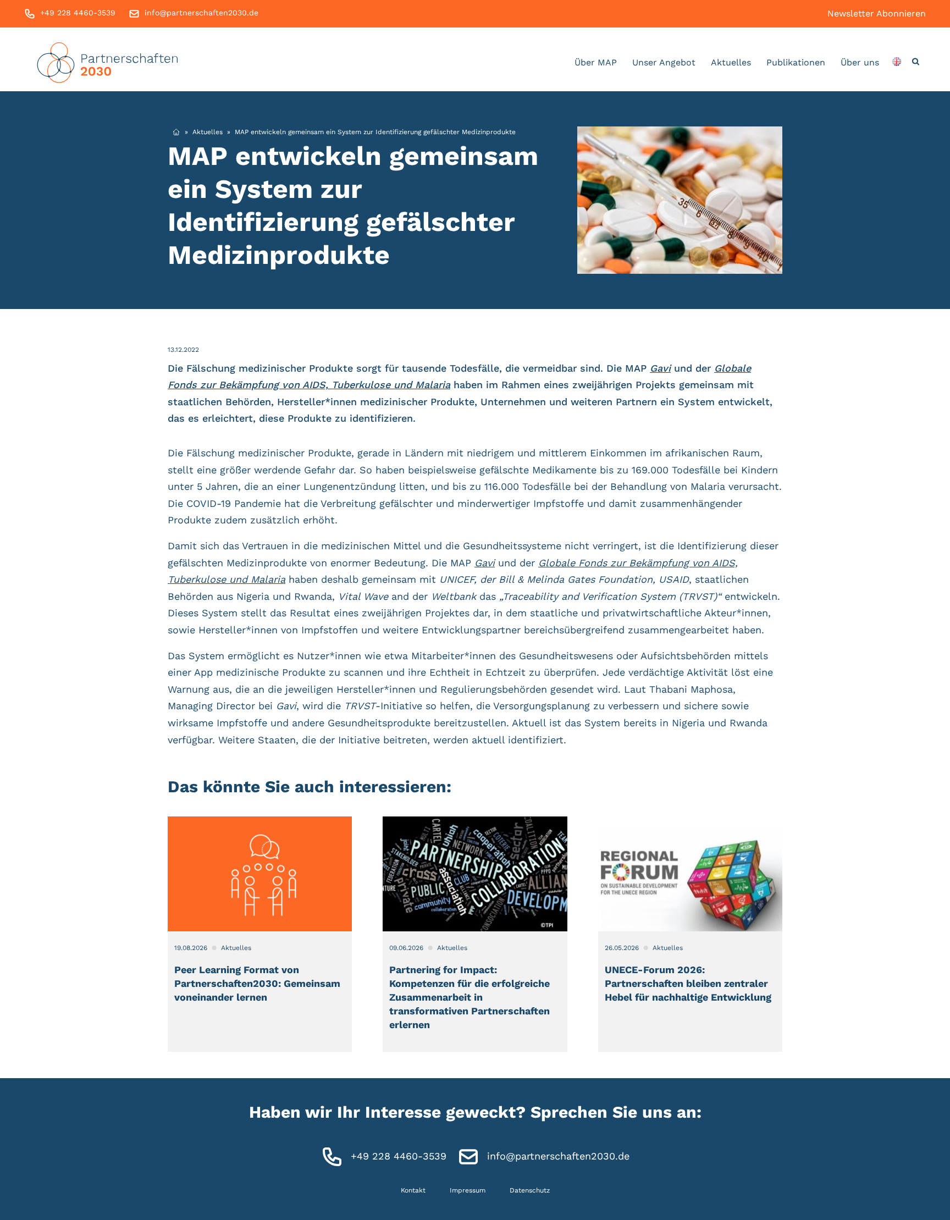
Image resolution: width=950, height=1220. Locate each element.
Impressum (467, 1190)
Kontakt (413, 1190)
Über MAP (596, 62)
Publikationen (795, 62)
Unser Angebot (663, 62)
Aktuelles (731, 62)
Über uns (860, 62)
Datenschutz (530, 1190)
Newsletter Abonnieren (876, 13)
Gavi (660, 368)
